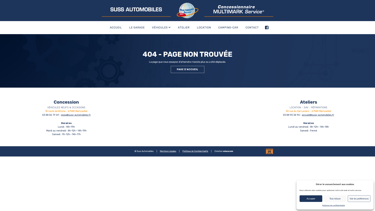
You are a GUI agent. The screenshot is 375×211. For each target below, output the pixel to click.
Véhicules (160, 27)
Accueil (116, 27)
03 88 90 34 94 (291, 115)
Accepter (311, 198)
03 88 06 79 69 (50, 115)
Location (204, 27)
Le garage (137, 27)
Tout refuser (335, 198)
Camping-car (228, 27)
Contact (252, 27)
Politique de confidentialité (333, 205)
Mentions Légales (168, 151)
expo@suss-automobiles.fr (76, 115)
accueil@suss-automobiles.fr (318, 115)
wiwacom (228, 151)
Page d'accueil (187, 69)
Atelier (184, 27)
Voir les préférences (359, 198)
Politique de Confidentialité (195, 151)
